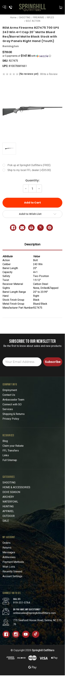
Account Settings (12, 576)
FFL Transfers (10, 450)
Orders (6, 542)
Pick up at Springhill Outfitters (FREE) (29, 165)
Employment (9, 390)
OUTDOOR (8, 516)
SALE (5, 520)
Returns (6, 547)
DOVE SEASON (11, 492)
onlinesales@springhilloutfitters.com (34, 613)
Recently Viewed (12, 571)
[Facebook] (13, 227)
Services (7, 409)
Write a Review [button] (49, 74)
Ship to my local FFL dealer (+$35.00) (29, 170)
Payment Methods (13, 561)
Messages (8, 552)
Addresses (8, 557)
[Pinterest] (49, 227)
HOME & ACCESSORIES (16, 487)
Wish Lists (8, 566)
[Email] (22, 227)
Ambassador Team (13, 399)
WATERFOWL (10, 501)
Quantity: (32, 180)
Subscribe (53, 362)
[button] (32, 56)
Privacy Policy (10, 418)
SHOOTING (8, 482)
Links (5, 455)
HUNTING (8, 506)
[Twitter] (40, 227)
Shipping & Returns (13, 414)
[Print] (31, 227)
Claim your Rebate (13, 445)
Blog (5, 441)
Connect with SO (12, 404)
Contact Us (8, 394)
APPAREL (8, 511)
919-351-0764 (21, 602)
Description (32, 244)
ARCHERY (8, 496)
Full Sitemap (9, 460)
